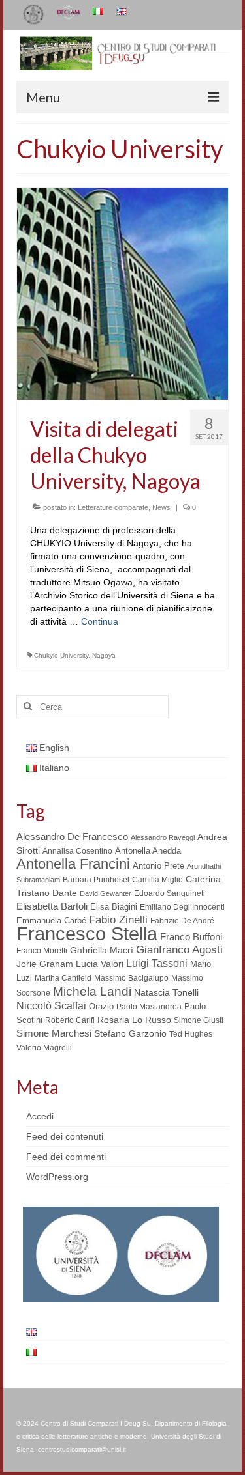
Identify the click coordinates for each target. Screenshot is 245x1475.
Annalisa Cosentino (77, 851)
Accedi (40, 1116)
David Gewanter (105, 893)
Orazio (101, 1006)
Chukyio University (61, 655)
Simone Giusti (198, 1020)
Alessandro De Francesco (72, 836)
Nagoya (104, 655)
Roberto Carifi (70, 1020)
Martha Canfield (63, 978)
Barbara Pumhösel (96, 879)
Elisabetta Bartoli (52, 906)
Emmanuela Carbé (51, 920)
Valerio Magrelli (44, 1047)
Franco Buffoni (191, 936)
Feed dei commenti (66, 1156)
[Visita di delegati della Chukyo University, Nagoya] (122, 292)
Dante (64, 893)
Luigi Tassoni (157, 963)
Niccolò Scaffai (51, 1005)
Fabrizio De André (182, 920)
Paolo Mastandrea (149, 1006)
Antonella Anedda (148, 851)
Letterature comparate (113, 507)
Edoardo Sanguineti (169, 893)
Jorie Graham (44, 964)
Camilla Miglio (157, 879)
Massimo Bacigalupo (131, 978)
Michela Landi (92, 991)
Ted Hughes (190, 1034)
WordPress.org (57, 1177)
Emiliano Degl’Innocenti (182, 907)
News (161, 507)
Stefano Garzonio (130, 1033)
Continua (99, 621)
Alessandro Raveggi (163, 837)
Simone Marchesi (53, 1033)
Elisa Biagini (113, 907)
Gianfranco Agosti (179, 950)
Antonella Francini (73, 864)
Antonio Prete (158, 866)
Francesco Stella (86, 933)
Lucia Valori (99, 964)
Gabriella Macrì (101, 950)
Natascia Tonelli (166, 992)
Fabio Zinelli (118, 920)
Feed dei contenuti (64, 1136)
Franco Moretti (41, 950)
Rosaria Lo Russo (134, 1020)
